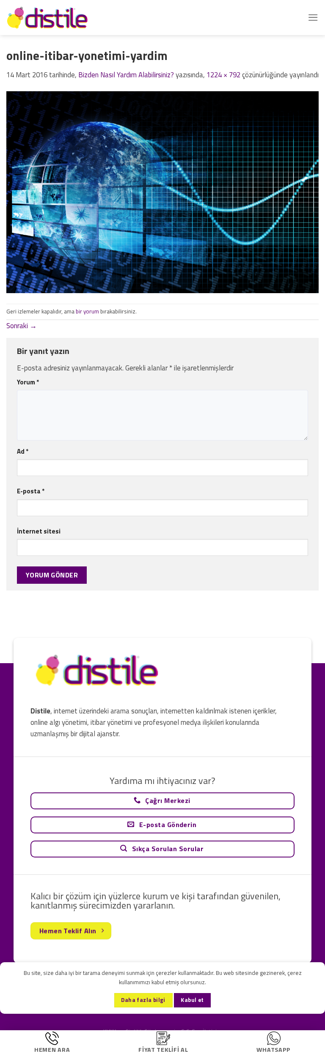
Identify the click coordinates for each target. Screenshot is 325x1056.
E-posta (30, 491)
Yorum (28, 382)
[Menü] (313, 17)
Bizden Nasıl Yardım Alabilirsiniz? (126, 74)
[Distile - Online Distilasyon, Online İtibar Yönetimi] (48, 17)
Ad (22, 451)
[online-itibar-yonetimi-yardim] (162, 191)
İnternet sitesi (39, 531)
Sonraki (21, 325)
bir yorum (87, 311)
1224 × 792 (223, 74)
